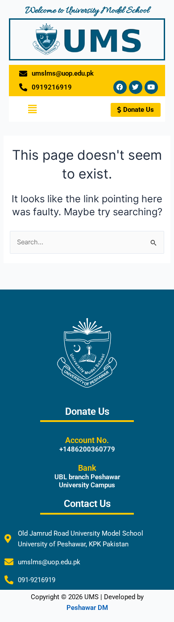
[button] (32, 109)
